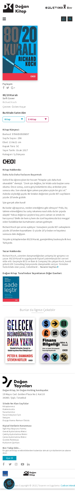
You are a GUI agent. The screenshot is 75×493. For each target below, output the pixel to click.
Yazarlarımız (9, 412)
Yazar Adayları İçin (12, 414)
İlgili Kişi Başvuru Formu (14, 428)
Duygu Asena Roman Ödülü (16, 420)
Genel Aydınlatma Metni (15, 431)
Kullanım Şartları (11, 442)
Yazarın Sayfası (48, 266)
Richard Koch (10, 102)
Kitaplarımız (9, 406)
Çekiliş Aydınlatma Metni (15, 434)
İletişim (6, 417)
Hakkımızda (9, 409)
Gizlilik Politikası (11, 439)
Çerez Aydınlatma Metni (14, 437)
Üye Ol (9, 458)
